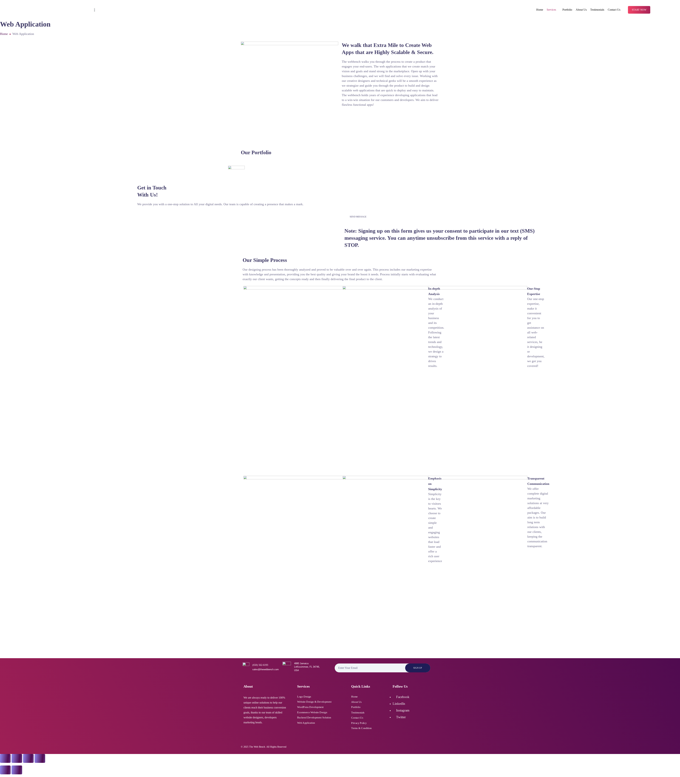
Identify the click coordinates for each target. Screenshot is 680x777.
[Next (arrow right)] (17, 769)
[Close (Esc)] (40, 758)
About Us (581, 9)
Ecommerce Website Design (312, 712)
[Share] (28, 758)
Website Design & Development (314, 701)
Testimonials (597, 9)
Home (539, 9)
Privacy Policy (359, 722)
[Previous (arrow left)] (5, 769)
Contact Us (614, 9)
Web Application (306, 722)
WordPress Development (310, 707)
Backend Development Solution (314, 717)
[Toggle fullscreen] (17, 758)
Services (551, 9)
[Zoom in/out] (5, 758)
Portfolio (567, 9)
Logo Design (304, 696)
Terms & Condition (361, 728)
